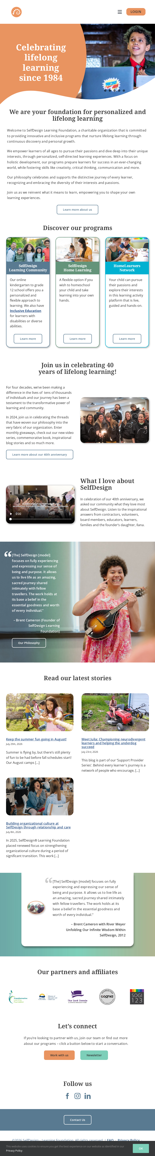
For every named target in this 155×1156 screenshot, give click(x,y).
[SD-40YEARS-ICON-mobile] (16, 7)
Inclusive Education (25, 311)
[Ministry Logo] (47, 996)
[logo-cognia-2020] (107, 996)
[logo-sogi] (137, 996)
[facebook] (67, 1096)
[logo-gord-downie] (77, 996)
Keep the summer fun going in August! (36, 739)
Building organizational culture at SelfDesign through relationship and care (38, 825)
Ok (141, 1148)
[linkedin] (88, 1096)
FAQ (110, 1140)
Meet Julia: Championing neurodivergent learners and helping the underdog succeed (113, 743)
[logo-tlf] (18, 996)
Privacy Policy (14, 1150)
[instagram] (77, 1096)
